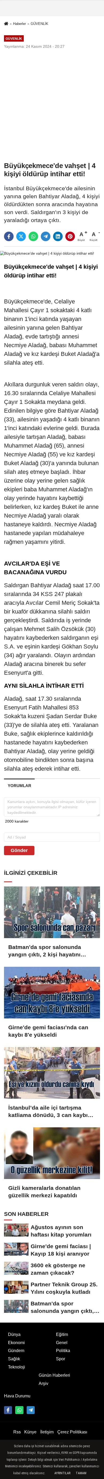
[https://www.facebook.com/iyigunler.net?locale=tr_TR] (8, 1410)
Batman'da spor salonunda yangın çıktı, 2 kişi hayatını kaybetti (44, 951)
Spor (60, 1359)
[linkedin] (58, 236)
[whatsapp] (33, 236)
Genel (61, 1342)
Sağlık (14, 1359)
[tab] (19, 786)
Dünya (14, 1334)
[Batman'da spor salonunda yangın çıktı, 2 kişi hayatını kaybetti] (52, 912)
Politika (63, 1350)
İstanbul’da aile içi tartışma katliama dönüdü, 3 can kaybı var (48, 1112)
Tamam (81, 1473)
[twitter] (21, 236)
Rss (17, 1432)
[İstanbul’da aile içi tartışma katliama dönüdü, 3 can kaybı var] (52, 1073)
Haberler (19, 24)
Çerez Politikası (72, 1432)
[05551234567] (19, 1410)
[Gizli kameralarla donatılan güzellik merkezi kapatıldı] (52, 1153)
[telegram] (45, 236)
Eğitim (62, 1334)
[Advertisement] (52, 105)
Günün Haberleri (54, 1375)
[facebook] (9, 236)
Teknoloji (16, 1367)
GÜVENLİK (39, 24)
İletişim (47, 1432)
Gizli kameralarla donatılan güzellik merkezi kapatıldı (44, 1191)
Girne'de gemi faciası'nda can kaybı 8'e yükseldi (48, 1031)
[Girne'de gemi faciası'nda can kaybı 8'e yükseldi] (52, 992)
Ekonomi (16, 1342)
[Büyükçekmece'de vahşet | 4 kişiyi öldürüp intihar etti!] (47, 253)
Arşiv (43, 1383)
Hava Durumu (17, 1396)
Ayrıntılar (62, 1473)
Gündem (16, 1350)
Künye (30, 1432)
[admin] (31, 1410)
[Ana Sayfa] (6, 24)
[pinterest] (70, 236)
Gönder (19, 850)
